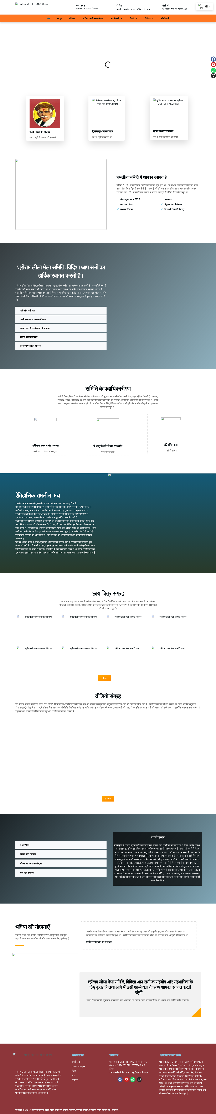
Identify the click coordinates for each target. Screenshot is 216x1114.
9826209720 (168, 9)
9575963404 (181, 9)
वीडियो (148, 18)
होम (48, 18)
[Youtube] (213, 64)
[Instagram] (213, 75)
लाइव (59, 18)
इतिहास (72, 18)
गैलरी (132, 18)
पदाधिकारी (115, 18)
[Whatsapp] (213, 70)
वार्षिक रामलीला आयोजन (93, 18)
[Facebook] (213, 59)
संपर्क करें (165, 18)
